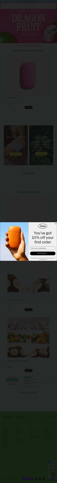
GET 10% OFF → (43, 253)
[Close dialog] (56, 223)
